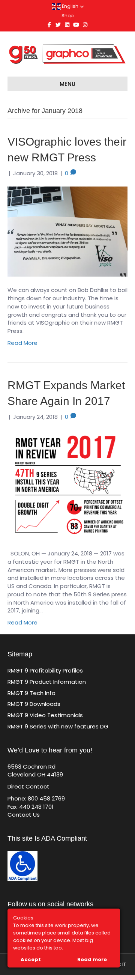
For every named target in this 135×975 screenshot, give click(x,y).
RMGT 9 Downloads (34, 704)
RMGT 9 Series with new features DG (58, 726)
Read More (23, 343)
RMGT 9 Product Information (47, 682)
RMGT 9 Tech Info (32, 693)
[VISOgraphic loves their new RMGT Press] (68, 231)
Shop (68, 15)
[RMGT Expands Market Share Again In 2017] (68, 485)
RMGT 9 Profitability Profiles (45, 670)
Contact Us (24, 815)
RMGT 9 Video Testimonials (45, 715)
